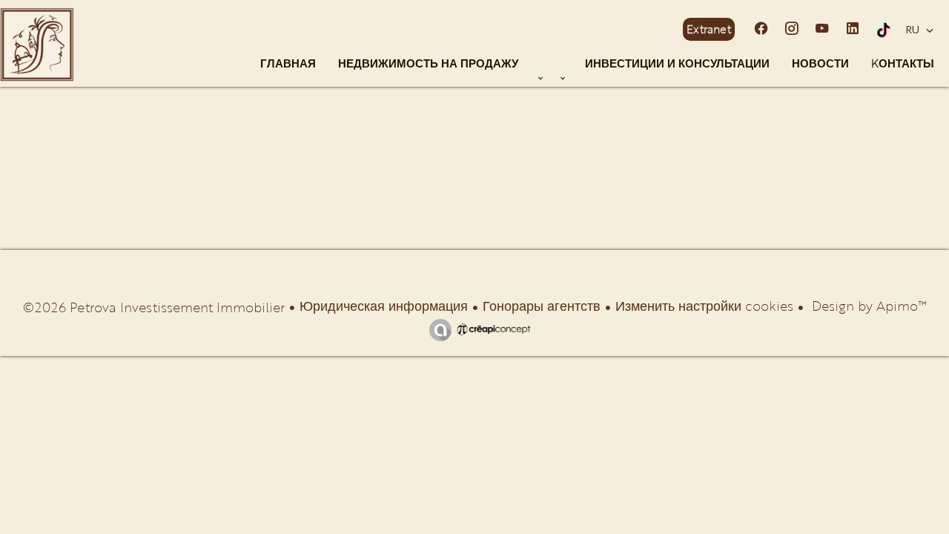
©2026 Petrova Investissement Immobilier (154, 307)
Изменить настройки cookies (704, 305)
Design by (867, 305)
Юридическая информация (384, 305)
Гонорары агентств (542, 305)
